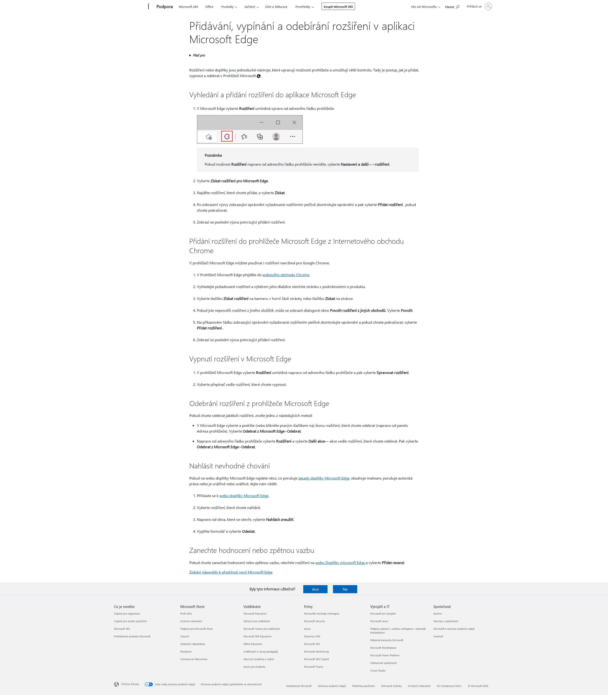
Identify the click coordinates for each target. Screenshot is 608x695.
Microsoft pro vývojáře (383, 613)
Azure (307, 628)
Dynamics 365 (312, 636)
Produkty (227, 7)
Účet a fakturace (276, 7)
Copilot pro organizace (127, 613)
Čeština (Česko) (130, 684)
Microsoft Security (314, 621)
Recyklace (186, 651)
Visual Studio (377, 670)
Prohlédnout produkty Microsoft (132, 636)
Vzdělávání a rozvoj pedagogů (260, 651)
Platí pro (199, 55)
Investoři (438, 636)
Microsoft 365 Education (257, 636)
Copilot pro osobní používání (130, 621)
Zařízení (249, 7)
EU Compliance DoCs (449, 686)
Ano (315, 589)
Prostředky (302, 7)
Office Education (252, 644)
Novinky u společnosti (445, 621)
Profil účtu (186, 613)
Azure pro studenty (254, 666)
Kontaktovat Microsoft (299, 686)
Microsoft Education (254, 613)
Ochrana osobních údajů (332, 686)
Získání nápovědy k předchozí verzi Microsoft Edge (230, 571)
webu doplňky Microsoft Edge (243, 495)
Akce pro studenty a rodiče (258, 659)
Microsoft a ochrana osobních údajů (454, 628)
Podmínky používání (363, 686)
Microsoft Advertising (316, 651)
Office (209, 7)
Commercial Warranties (194, 659)
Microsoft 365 (188, 7)
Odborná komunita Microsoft (386, 640)
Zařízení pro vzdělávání (256, 621)
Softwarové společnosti (383, 663)
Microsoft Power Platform (384, 655)
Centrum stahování (191, 621)
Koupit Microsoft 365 (338, 7)
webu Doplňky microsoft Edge (340, 562)
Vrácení (184, 636)
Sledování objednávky (192, 644)
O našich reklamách (419, 686)
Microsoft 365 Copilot (316, 659)
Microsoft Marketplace (383, 647)
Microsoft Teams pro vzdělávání (261, 628)
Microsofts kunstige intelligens (321, 613)
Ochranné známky (391, 686)
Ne (345, 589)
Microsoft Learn (379, 621)
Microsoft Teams (313, 666)
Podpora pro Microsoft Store (196, 628)
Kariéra (437, 613)
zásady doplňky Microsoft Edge (323, 478)
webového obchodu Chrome (285, 274)
